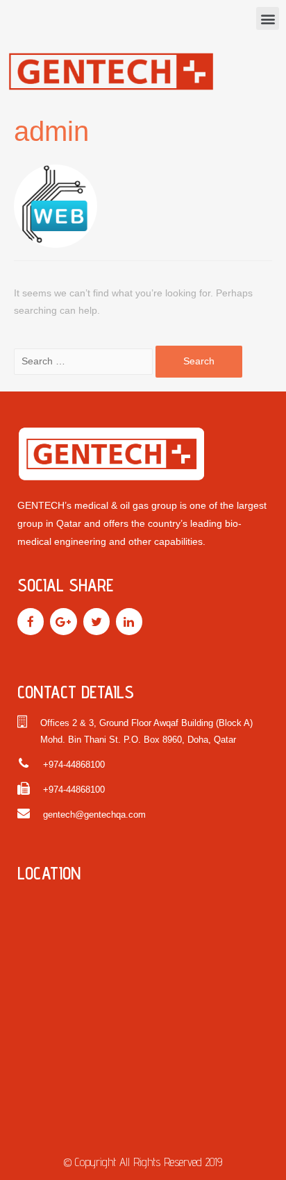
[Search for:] (84, 361)
